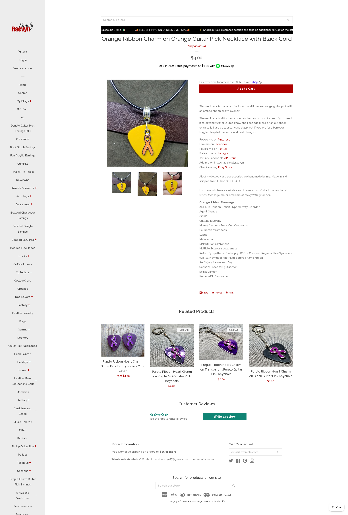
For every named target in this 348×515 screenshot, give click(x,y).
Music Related (22, 422)
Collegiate (22, 272)
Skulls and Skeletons (22, 495)
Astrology (22, 196)
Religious (23, 462)
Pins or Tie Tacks (23, 171)
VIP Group (230, 158)
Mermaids (22, 392)
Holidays (22, 362)
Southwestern (23, 506)
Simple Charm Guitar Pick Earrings (23, 481)
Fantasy (23, 305)
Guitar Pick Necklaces (22, 346)
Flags (22, 321)
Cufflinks (22, 163)
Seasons (22, 471)
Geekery (22, 337)
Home (23, 84)
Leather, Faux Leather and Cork (23, 381)
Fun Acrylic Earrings (22, 155)
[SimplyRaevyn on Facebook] (238, 461)
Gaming (22, 329)
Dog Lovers (22, 297)
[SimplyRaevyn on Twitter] (231, 461)
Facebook (220, 144)
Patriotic (22, 438)
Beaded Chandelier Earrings (22, 215)
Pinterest (224, 139)
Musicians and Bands (23, 411)
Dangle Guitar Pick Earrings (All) (22, 128)
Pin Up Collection (23, 446)
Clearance (22, 139)
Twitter (222, 148)
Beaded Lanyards (22, 239)
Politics (23, 454)
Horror (22, 370)
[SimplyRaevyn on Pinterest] (245, 461)
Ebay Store (225, 167)
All (22, 117)
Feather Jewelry (22, 313)
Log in (23, 60)
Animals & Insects (22, 188)
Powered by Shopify (214, 501)
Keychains (22, 180)
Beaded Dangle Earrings (23, 229)
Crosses (22, 288)
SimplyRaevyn (197, 46)
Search (22, 93)
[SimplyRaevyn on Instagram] (252, 461)
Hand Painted (22, 354)
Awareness (23, 204)
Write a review (225, 416)
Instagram (224, 153)
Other (22, 430)
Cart (24, 52)
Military (22, 400)
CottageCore (22, 280)
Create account (23, 68)
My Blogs (23, 101)
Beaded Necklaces (22, 248)
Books (22, 256)
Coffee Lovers (22, 264)
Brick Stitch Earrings (23, 147)
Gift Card (22, 109)
